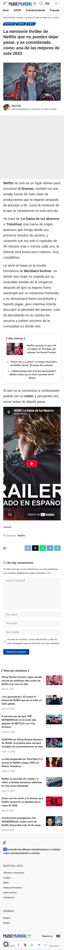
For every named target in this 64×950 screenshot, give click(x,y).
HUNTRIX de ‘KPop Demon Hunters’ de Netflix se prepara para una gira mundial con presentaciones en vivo (22, 743)
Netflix (21, 535)
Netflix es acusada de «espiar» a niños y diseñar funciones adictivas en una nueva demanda (22, 782)
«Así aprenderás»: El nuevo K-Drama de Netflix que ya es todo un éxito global (22, 700)
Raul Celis (16, 105)
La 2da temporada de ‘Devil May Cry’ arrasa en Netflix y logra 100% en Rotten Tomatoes (22, 763)
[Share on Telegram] (38, 945)
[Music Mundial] (23, 3)
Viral (31, 24)
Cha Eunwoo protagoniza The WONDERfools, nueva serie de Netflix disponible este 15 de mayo (21, 821)
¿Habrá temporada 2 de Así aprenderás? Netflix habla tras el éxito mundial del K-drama (33, 374)
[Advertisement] (32, 147)
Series (21, 24)
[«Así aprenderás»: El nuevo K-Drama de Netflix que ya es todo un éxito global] (54, 700)
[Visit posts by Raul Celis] (6, 107)
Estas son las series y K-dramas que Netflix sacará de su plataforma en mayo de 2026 (22, 802)
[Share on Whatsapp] (32, 945)
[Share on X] (25, 945)
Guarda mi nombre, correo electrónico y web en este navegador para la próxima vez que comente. (33, 641)
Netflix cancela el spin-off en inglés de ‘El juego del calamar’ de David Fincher (41, 349)
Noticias (9, 24)
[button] (6, 3)
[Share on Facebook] (18, 945)
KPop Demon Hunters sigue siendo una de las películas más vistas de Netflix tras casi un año (22, 681)
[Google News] (58, 936)
